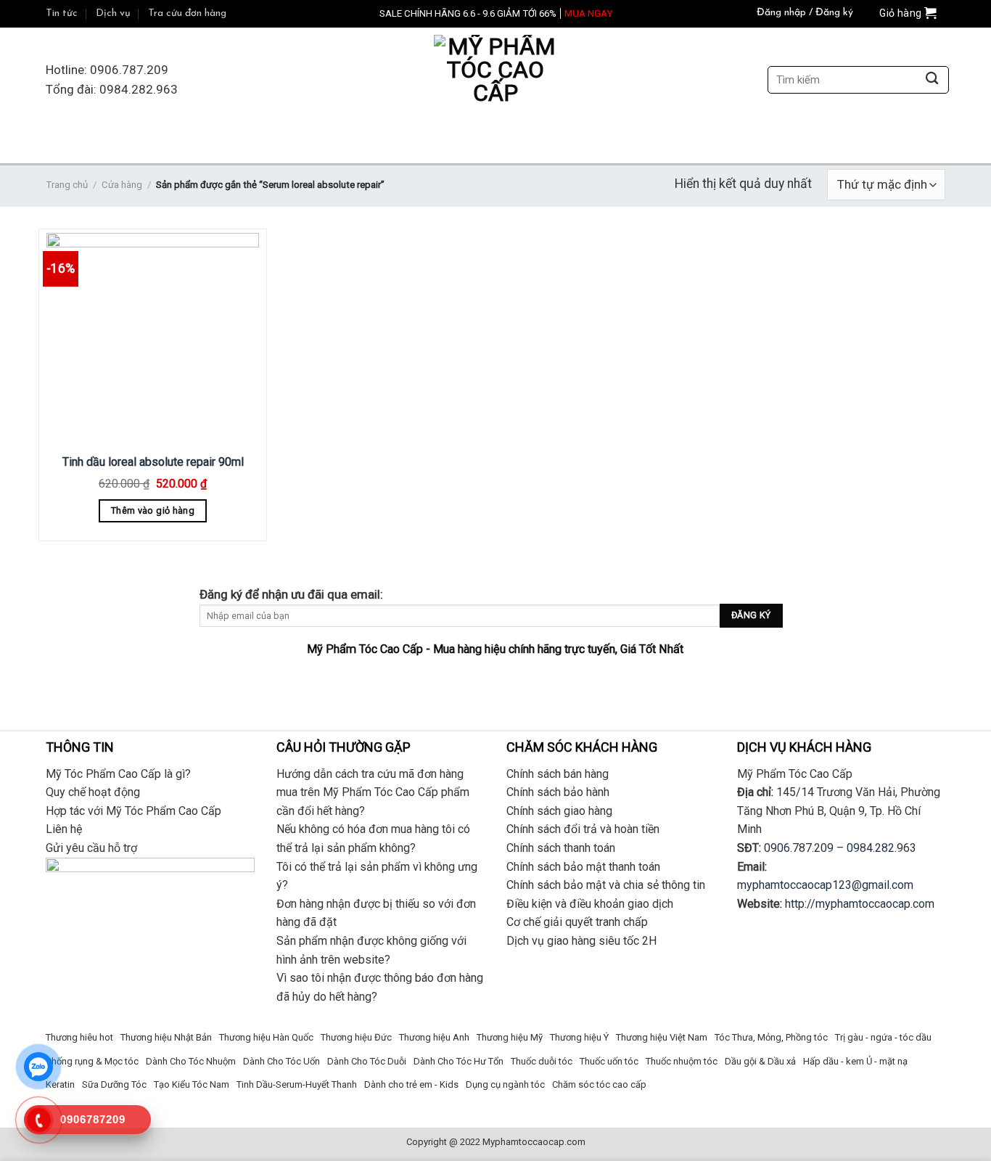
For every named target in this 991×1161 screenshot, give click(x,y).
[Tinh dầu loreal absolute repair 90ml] (152, 339)
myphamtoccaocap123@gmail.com (825, 885)
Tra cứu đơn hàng (187, 13)
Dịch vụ (113, 13)
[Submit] (931, 80)
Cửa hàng (122, 184)
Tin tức (62, 13)
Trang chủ (67, 184)
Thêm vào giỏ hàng (152, 510)
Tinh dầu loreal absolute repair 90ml (153, 462)
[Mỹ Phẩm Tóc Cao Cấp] (495, 80)
